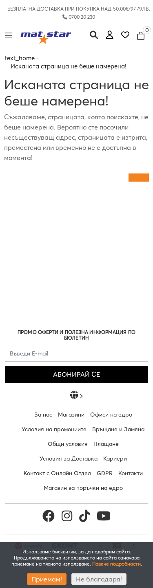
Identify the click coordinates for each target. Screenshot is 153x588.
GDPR (105, 473)
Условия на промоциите (54, 429)
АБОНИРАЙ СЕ (76, 374)
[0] (125, 35)
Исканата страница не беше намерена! (68, 66)
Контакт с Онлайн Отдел (57, 473)
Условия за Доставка (69, 458)
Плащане (106, 444)
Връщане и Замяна (118, 429)
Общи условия (68, 444)
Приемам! (46, 579)
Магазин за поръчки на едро (83, 487)
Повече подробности (116, 564)
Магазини (71, 414)
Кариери (115, 458)
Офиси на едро (111, 414)
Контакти (130, 473)
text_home (20, 58)
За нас (43, 414)
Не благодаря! (99, 579)
